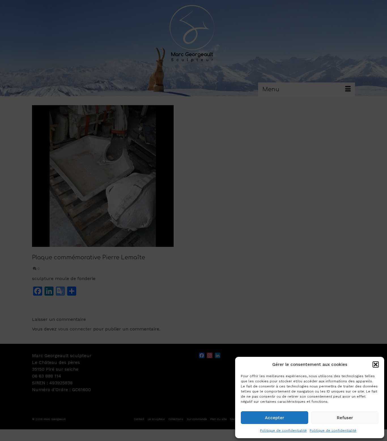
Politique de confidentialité (283, 430)
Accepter (274, 417)
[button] (376, 364)
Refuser (345, 417)
